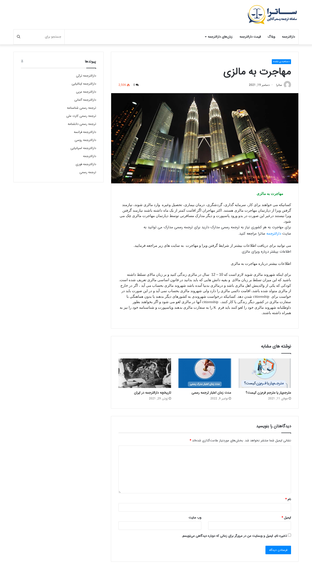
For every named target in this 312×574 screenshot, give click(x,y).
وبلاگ (271, 36)
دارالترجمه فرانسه (85, 132)
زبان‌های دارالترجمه (220, 36)
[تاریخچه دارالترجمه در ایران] (144, 373)
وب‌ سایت (195, 517)
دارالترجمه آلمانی (85, 99)
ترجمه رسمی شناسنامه (81, 107)
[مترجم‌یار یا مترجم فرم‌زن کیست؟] (264, 373)
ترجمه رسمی (87, 172)
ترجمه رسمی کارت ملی (81, 116)
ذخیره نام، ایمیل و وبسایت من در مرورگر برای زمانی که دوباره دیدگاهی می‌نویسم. (234, 535)
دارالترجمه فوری (86, 164)
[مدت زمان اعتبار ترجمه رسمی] (204, 373)
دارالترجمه (288, 36)
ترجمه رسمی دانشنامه (82, 124)
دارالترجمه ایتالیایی (84, 83)
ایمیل (286, 517)
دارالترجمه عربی (86, 91)
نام (288, 499)
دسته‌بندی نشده (281, 61)
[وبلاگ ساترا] (272, 14)
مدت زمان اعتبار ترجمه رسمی (211, 392)
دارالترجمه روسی (85, 140)
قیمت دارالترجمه (250, 36)
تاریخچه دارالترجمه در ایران (152, 392)
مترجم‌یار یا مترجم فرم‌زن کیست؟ (268, 392)
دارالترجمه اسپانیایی (83, 148)
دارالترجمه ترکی (86, 75)
